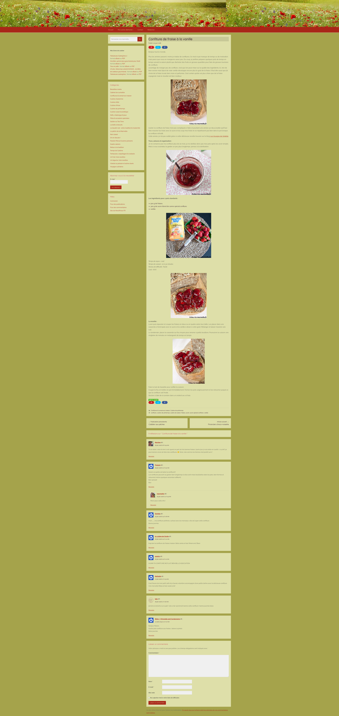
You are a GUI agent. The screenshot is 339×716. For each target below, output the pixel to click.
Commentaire (153, 653)
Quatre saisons (115, 144)
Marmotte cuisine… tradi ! (142, 11)
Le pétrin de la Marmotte (118, 131)
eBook (117, 58)
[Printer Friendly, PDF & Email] (153, 400)
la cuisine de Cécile (162, 536)
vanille (206, 413)
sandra (157, 556)
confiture (153, 413)
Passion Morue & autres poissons (121, 141)
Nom (150, 681)
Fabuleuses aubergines (118, 74)
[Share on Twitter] (158, 47)
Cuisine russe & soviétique (119, 112)
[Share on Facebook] (165, 47)
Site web (151, 693)
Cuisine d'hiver (115, 105)
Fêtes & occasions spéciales (119, 118)
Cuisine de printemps (176, 410)
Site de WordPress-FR (117, 210)
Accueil (110, 30)
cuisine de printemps (163, 413)
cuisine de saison (175, 413)
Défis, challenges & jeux (118, 115)
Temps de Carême (116, 150)
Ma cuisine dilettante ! (125, 30)
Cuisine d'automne (116, 99)
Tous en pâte (114, 66)
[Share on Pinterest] (151, 47)
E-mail (151, 687)
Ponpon (157, 465)
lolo (156, 599)
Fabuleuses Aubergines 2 (118, 56)
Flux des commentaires (118, 207)
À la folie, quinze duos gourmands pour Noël (125, 61)
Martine (157, 442)
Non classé (114, 134)
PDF (123, 58)
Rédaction (151, 30)
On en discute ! (115, 138)
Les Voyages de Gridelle (219, 136)
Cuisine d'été (114, 102)
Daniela (157, 514)
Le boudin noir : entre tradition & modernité (125, 128)
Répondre (151, 456)
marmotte (160, 494)
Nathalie (158, 576)
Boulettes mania (115, 89)
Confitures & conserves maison (160, 410)
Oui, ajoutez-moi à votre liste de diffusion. (164, 698)
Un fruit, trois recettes (117, 157)
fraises (183, 413)
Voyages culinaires (116, 166)
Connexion (114, 201)
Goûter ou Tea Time (117, 121)
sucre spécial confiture (197, 413)
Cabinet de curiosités (117, 92)
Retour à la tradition (117, 147)
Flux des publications (117, 204)
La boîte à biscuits (116, 125)
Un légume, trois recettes (119, 160)
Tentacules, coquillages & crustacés (122, 154)
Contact (140, 30)
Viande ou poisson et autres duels (122, 163)
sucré (187, 413)
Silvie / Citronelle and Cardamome (167, 619)
